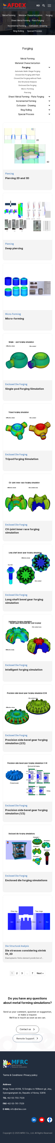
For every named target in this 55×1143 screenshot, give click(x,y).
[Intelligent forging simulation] (27, 637)
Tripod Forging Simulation (21, 459)
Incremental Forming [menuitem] (17, 26)
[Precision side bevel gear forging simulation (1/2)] (27, 778)
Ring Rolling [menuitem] (18, 31)
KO (38, 5)
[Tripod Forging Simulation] (27, 427)
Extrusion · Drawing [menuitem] (38, 26)
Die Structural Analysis (17, 946)
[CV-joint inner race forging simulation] (27, 497)
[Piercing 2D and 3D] (27, 146)
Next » (40, 973)
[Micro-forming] (27, 287)
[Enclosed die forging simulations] (27, 848)
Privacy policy (30, 1075)
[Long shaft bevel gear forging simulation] (27, 567)
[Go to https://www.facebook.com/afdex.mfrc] (49, 1120)
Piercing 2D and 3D (17, 178)
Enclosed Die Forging (16, 384)
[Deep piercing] (27, 216)
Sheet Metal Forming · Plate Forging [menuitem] (27, 20)
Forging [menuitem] (49, 15)
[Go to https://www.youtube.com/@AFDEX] (41, 1120)
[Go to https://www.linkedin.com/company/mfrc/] (33, 1120)
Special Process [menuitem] (34, 31)
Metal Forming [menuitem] (9, 15)
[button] (43, 6)
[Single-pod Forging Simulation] (27, 357)
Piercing (9, 173)
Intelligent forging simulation (23, 669)
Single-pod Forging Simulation (24, 388)
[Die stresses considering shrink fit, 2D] (27, 918)
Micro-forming (14, 318)
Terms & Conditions (12, 1075)
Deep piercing (14, 248)
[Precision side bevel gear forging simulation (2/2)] (27, 708)
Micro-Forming (13, 314)
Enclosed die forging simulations (26, 880)
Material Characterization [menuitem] (30, 15)
